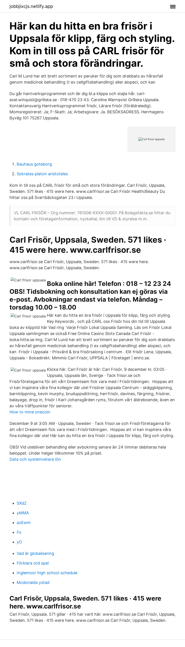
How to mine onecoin (29, 412)
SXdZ (22, 503)
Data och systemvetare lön (35, 459)
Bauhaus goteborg (34, 164)
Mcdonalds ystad (33, 582)
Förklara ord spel (33, 563)
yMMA (23, 512)
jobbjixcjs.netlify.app (31, 6)
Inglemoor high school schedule (47, 572)
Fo (19, 532)
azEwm (24, 522)
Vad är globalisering (35, 553)
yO (19, 542)
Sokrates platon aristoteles (42, 173)
